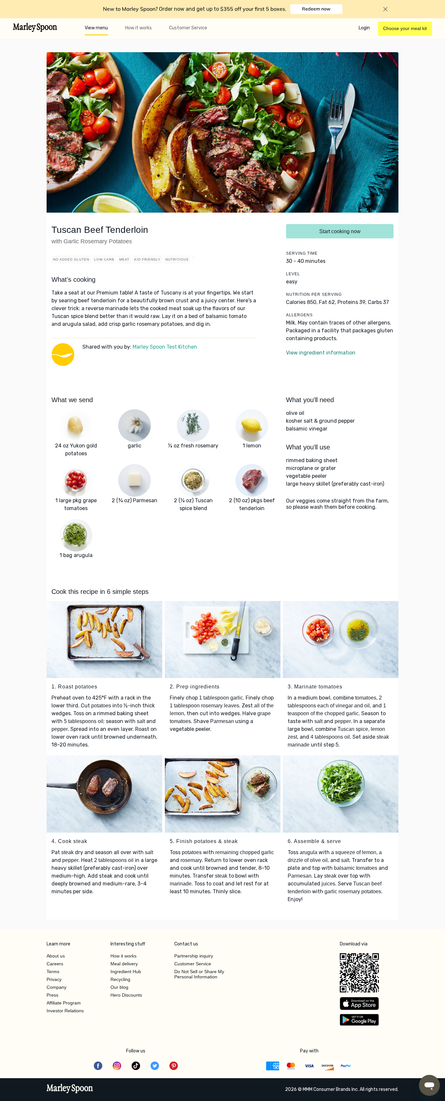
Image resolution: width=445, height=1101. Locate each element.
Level (293, 274)
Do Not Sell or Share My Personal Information (199, 974)
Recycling (120, 979)
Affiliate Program (64, 1002)
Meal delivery (124, 963)
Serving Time (302, 253)
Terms (53, 971)
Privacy (54, 979)
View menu (96, 28)
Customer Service (188, 28)
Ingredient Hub (125, 971)
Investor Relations (65, 1010)
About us (56, 955)
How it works (138, 28)
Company (56, 987)
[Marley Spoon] (70, 1089)
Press (52, 995)
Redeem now (316, 9)
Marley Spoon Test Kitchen (165, 347)
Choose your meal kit (405, 28)
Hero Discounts (126, 995)
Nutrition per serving (314, 294)
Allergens (299, 315)
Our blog (119, 987)
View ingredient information (320, 353)
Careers (55, 963)
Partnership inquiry (193, 955)
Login (364, 28)
